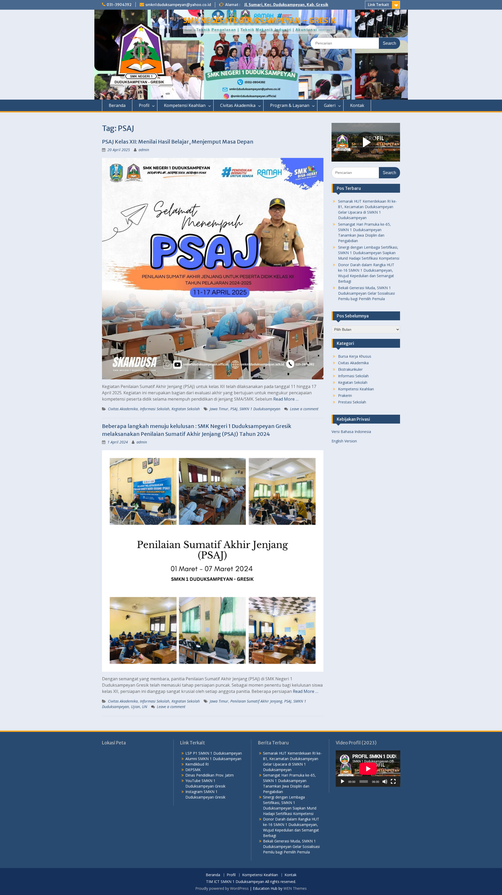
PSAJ (233, 408)
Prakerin (345, 395)
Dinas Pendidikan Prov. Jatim (209, 775)
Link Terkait (378, 4)
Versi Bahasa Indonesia (351, 431)
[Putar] (342, 781)
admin (144, 149)
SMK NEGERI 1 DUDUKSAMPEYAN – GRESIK (259, 20)
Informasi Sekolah (154, 408)
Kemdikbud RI (197, 764)
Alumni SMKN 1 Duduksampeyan (213, 758)
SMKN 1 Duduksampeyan (259, 408)
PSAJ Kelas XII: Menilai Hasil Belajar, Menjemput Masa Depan (177, 141)
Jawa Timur (219, 408)
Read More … (286, 399)
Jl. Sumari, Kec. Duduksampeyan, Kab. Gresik (286, 4)
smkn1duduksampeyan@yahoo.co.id (178, 4)
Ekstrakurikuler (350, 369)
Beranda (117, 105)
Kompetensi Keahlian (185, 105)
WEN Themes (295, 888)
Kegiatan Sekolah (186, 408)
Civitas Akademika (237, 105)
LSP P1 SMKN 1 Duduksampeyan (213, 753)
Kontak (357, 105)
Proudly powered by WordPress (222, 888)
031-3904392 (119, 4)
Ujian (135, 706)
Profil (144, 105)
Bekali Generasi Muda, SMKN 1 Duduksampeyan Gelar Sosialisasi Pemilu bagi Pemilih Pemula (366, 293)
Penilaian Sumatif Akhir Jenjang (256, 701)
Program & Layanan (289, 105)
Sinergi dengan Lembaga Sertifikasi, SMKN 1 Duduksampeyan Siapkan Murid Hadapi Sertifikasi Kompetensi (368, 253)
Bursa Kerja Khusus (354, 356)
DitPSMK (193, 769)
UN (144, 706)
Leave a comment (304, 408)
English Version (344, 440)
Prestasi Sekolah (352, 402)
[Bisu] (384, 781)
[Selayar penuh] (393, 781)
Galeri (329, 105)
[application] (368, 768)
